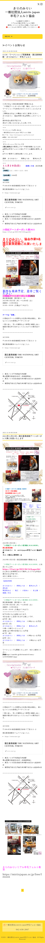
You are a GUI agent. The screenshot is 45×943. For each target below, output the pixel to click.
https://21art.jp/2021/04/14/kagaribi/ (17, 232)
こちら (27, 189)
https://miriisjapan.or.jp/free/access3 (22, 135)
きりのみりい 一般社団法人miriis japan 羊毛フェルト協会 (22, 12)
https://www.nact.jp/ (12, 193)
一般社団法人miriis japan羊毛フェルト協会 (21, 937)
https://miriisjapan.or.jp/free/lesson (22, 875)
